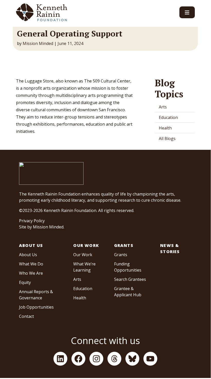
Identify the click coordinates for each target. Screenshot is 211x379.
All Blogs (167, 138)
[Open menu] (187, 12)
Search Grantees (130, 279)
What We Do (31, 264)
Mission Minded (38, 43)
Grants (123, 245)
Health (165, 128)
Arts (163, 107)
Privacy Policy (32, 221)
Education (168, 117)
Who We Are (31, 273)
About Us (31, 245)
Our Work (86, 245)
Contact (26, 316)
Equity (25, 282)
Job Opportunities (36, 307)
